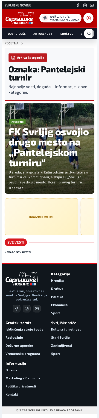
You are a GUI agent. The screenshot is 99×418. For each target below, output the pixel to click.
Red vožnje (14, 337)
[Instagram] (84, 5)
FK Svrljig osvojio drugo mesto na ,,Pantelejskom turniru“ (49, 146)
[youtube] (37, 309)
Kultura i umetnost (66, 329)
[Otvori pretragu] (89, 33)
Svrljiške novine (18, 5)
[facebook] (16, 309)
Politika (57, 297)
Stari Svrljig (60, 337)
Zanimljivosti (61, 345)
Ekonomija (59, 305)
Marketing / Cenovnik (23, 378)
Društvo (67, 33)
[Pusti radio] (88, 18)
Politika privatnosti (21, 386)
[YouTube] (91, 5)
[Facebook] (78, 5)
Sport (55, 313)
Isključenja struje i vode (25, 329)
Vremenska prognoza (23, 354)
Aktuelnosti (43, 33)
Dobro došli (17, 33)
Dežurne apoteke (19, 345)
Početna (11, 43)
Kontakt (12, 394)
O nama (11, 370)
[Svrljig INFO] (20, 18)
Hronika (57, 280)
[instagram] (27, 309)
